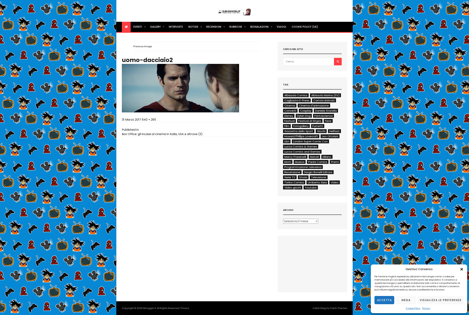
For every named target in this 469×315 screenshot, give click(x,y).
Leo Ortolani (330, 136)
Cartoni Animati (324, 100)
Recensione (292, 172)
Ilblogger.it (149, 308)
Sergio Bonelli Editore (318, 172)
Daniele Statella (326, 111)
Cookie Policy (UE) (305, 27)
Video (335, 182)
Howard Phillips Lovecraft (301, 136)
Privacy (426, 308)
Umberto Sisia (317, 182)
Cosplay (305, 111)
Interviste (176, 27)
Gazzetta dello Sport (298, 131)
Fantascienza (323, 116)
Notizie (193, 27)
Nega (406, 300)
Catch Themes (338, 308)
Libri (286, 141)
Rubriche (235, 27)
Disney (288, 116)
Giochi (321, 131)
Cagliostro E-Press (296, 100)
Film (286, 126)
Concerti (290, 111)
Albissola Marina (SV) (325, 95)
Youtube (311, 187)
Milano (327, 157)
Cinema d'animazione (314, 105)
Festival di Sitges (309, 121)
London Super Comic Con (310, 141)
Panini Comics (317, 162)
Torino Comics (294, 182)
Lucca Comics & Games (300, 146)
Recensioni (213, 27)
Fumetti (317, 126)
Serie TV (289, 177)
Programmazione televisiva (303, 167)
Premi (335, 162)
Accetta (384, 300)
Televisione (318, 177)
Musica (299, 162)
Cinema (289, 105)
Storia (303, 177)
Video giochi (292, 187)
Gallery (155, 27)
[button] (462, 269)
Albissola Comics (295, 95)
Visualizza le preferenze (440, 300)
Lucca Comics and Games (302, 152)
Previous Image (142, 46)
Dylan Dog (304, 116)
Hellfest (334, 131)
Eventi (137, 27)
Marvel (314, 157)
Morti (287, 162)
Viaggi (281, 27)
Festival (289, 121)
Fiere (328, 121)
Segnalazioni (259, 27)
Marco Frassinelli (295, 157)
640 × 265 (149, 120)
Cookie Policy (413, 308)
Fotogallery (301, 126)
